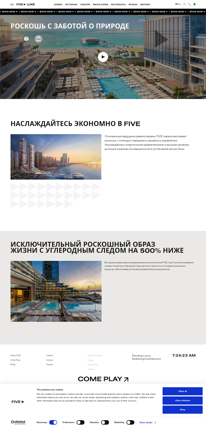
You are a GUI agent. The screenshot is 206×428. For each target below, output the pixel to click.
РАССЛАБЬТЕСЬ (118, 5)
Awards (49, 364)
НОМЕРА (58, 5)
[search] (184, 4)
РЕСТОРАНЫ (71, 5)
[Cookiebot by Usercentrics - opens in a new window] (18, 422)
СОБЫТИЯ (85, 5)
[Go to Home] (26, 4)
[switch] (81, 422)
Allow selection (182, 400)
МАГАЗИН (145, 5)
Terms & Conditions (95, 356)
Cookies (91, 360)
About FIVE (15, 355)
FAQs (12, 364)
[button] (188, 89)
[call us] (189, 4)
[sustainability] (194, 4)
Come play (100, 379)
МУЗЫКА (133, 5)
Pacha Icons (100, 5)
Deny (182, 409)
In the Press (15, 360)
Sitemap (91, 369)
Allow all (182, 391)
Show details (146, 422)
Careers (49, 355)
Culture (49, 360)
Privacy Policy (93, 365)
